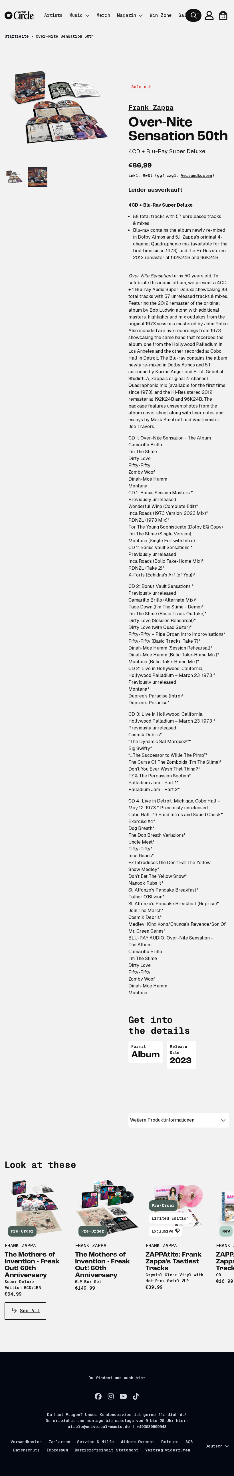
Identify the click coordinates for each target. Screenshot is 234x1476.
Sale (183, 15)
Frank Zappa (151, 107)
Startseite (17, 36)
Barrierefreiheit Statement (106, 1450)
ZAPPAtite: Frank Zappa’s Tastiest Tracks (174, 1261)
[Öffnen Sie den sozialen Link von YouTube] (123, 1396)
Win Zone (161, 15)
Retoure (170, 1441)
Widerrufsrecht (137, 1441)
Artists (53, 15)
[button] (178, 1120)
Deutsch (214, 1446)
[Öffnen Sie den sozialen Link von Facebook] (98, 1396)
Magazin (126, 15)
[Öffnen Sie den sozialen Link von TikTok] (136, 1396)
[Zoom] (61, 107)
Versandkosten (196, 175)
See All (30, 1310)
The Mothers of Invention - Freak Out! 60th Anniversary (32, 1265)
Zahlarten (59, 1441)
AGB (189, 1441)
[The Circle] (19, 15)
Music (76, 15)
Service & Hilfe (95, 1441)
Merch (103, 15)
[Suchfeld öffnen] (193, 15)
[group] (14, 177)
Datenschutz (26, 1450)
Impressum (57, 1450)
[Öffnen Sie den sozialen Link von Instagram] (110, 1396)
